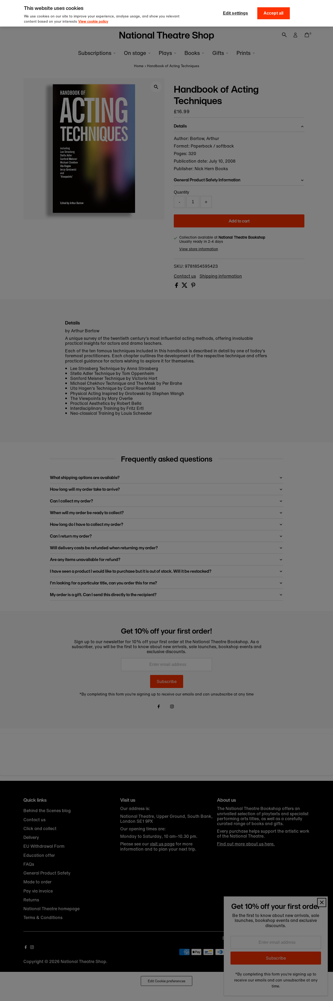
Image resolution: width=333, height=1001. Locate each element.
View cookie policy (93, 21)
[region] (166, 13)
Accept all (274, 13)
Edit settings (235, 13)
